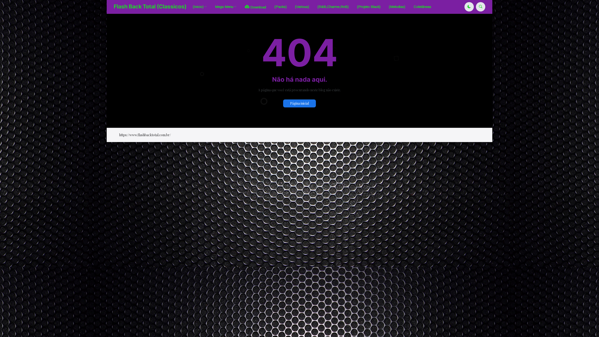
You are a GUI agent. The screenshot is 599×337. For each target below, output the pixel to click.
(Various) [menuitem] (302, 7)
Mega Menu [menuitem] (224, 7)
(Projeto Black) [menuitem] (368, 7)
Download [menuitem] (257, 7)
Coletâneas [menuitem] (422, 7)
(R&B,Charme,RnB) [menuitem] (333, 7)
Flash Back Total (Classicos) (150, 6)
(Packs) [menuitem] (280, 7)
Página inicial (299, 103)
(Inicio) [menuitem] (198, 7)
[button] (469, 6)
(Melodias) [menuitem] (397, 7)
